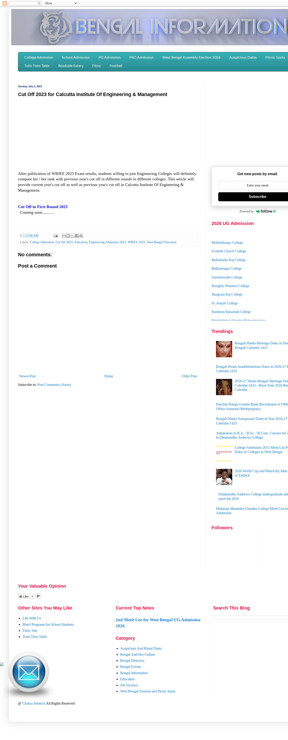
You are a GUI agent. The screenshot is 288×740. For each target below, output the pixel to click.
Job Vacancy (129, 685)
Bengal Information (134, 673)
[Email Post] (55, 235)
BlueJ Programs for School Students (48, 624)
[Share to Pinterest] (81, 236)
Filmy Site (29, 630)
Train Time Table (34, 637)
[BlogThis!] (68, 236)
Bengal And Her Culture (137, 654)
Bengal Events (130, 667)
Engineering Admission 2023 (107, 242)
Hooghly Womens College (230, 279)
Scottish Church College (229, 244)
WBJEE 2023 (136, 242)
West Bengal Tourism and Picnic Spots (147, 691)
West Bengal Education (161, 242)
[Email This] (64, 236)
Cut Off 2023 (64, 242)
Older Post (189, 376)
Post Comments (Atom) (54, 385)
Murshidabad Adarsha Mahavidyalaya (239, 314)
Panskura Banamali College (231, 305)
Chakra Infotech (34, 703)
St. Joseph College (225, 296)
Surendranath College (227, 270)
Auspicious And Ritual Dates (141, 648)
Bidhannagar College (227, 261)
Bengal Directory (132, 660)
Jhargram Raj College (227, 288)
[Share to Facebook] (76, 236)
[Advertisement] (108, 133)
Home (108, 376)
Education (80, 242)
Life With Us (31, 618)
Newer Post (27, 376)
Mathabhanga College (227, 236)
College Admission (42, 242)
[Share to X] (72, 236)
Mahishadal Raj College (229, 253)
